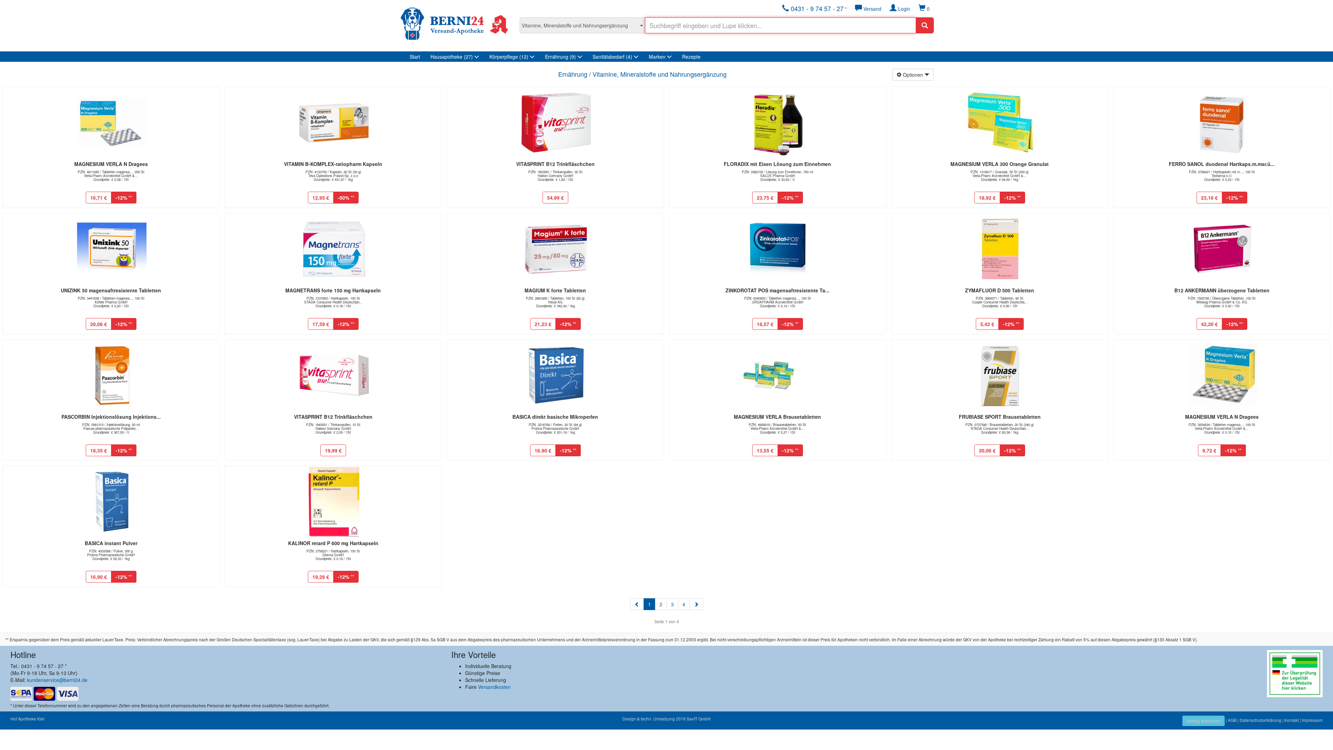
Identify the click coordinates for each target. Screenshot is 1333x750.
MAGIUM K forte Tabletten (555, 290)
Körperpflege (508, 56)
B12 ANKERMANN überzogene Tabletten (1221, 290)
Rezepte (691, 56)
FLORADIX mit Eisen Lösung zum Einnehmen (777, 163)
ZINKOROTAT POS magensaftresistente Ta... (777, 290)
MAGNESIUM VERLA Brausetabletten (777, 416)
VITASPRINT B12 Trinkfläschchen (555, 163)
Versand (871, 8)
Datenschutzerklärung (1260, 720)
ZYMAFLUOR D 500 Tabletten (999, 290)
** (124, 197)
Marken (658, 56)
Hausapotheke (451, 56)
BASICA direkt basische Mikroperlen (555, 416)
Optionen (913, 74)
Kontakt (1291, 720)
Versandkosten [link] (494, 686)
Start (415, 56)
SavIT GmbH (699, 719)
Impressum (1312, 720)
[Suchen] (925, 25)
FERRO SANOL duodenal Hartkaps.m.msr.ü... (1222, 163)
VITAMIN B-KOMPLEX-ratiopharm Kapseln (333, 163)
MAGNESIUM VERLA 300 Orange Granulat (999, 163)
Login (903, 8)
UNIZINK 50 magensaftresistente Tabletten (111, 290)
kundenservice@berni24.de (57, 679)
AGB (1232, 720)
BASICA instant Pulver (111, 543)
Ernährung (560, 56)
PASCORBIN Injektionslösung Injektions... (111, 416)
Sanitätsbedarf (612, 56)
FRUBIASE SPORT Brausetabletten (1000, 416)
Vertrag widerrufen (1203, 721)
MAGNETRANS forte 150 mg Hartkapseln (333, 290)
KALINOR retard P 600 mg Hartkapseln (333, 543)
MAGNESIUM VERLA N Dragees (111, 163)
